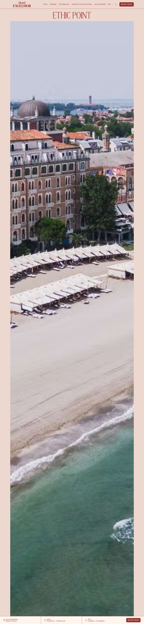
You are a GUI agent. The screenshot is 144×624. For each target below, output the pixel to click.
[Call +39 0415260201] (116, 4)
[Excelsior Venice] (22, 4)
